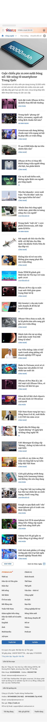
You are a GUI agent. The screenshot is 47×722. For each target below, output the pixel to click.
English (5, 623)
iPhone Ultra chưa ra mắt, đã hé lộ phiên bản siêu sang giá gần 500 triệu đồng (31, 321)
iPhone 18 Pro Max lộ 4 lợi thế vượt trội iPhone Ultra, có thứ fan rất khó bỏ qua (31, 383)
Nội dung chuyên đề (32, 618)
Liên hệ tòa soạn (9, 662)
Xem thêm (7, 564)
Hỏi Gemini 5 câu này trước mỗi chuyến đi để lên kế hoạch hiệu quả (30, 306)
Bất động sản (7, 604)
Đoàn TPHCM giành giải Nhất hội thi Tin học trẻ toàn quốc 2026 (31, 275)
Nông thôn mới (31, 613)
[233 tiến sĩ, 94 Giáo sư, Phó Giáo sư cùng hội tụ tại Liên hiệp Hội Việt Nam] (9, 462)
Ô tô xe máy (6, 600)
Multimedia (6, 632)
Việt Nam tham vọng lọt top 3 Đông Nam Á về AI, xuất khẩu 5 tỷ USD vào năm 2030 (31, 414)
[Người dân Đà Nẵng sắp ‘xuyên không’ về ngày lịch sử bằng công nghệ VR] (9, 431)
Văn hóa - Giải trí (31, 590)
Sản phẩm (22, 106)
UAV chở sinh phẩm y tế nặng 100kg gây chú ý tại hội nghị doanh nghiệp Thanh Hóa (31, 553)
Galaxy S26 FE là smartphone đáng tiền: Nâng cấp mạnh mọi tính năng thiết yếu (31, 523)
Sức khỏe (5, 595)
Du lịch (27, 600)
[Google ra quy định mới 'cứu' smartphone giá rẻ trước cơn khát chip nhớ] (9, 508)
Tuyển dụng (39, 712)
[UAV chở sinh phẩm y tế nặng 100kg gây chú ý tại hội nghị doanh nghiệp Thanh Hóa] (9, 554)
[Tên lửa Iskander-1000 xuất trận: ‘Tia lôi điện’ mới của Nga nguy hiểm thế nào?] (9, 196)
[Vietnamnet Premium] (7, 573)
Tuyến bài (12, 642)
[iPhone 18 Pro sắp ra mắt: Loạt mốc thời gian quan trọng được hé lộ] (9, 291)
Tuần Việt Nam (8, 609)
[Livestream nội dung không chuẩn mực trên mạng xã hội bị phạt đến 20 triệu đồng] (9, 134)
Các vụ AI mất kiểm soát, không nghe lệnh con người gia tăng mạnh (30, 179)
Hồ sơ (27, 623)
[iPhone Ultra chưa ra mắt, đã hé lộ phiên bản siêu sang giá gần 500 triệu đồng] (9, 322)
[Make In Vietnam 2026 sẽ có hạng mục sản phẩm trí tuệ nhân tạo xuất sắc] (9, 369)
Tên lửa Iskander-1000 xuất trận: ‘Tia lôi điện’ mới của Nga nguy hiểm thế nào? (31, 194)
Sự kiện (35, 642)
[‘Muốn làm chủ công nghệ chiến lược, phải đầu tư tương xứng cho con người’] (9, 211)
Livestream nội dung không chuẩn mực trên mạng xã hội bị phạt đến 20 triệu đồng (31, 133)
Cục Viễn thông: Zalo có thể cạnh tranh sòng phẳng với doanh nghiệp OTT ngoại (30, 352)
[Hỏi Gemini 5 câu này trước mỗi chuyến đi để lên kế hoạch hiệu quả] (9, 307)
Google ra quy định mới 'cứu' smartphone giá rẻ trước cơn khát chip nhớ (31, 507)
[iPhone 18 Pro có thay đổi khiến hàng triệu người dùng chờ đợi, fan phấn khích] (9, 165)
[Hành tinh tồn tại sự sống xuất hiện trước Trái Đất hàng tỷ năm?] (9, 338)
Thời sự (5, 577)
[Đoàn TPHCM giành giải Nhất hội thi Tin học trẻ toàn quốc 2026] (9, 276)
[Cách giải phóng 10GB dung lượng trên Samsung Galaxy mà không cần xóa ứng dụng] (9, 477)
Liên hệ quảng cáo (9, 688)
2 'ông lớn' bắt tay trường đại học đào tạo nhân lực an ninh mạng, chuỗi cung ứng (31, 492)
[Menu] (3, 30)
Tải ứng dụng (8, 712)
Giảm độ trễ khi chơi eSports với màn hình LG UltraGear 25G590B (31, 399)
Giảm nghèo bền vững (10, 613)
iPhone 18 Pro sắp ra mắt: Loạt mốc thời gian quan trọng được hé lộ (30, 290)
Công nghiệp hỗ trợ (32, 609)
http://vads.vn (14, 703)
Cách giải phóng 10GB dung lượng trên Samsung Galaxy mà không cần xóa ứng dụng (31, 476)
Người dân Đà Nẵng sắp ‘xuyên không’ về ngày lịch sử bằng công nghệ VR (30, 430)
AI (19, 185)
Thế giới (28, 586)
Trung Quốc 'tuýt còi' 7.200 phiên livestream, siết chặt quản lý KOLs (31, 225)
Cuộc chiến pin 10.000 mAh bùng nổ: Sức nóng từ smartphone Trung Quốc (22, 77)
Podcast (28, 632)
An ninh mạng (23, 123)
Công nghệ (9, 36)
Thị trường (24, 36)
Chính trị (28, 572)
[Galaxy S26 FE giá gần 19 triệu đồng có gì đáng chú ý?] (9, 539)
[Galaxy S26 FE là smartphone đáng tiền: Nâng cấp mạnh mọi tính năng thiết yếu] (9, 524)
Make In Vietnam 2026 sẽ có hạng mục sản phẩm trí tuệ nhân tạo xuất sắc (31, 368)
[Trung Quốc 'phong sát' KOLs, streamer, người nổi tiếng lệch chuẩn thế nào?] (9, 118)
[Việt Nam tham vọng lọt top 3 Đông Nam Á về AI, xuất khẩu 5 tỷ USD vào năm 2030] (9, 415)
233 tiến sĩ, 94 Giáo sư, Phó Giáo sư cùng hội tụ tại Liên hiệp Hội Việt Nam (30, 461)
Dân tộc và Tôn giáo (10, 581)
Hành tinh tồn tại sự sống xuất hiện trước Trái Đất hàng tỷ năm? (30, 337)
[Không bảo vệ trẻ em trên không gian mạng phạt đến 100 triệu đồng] (9, 260)
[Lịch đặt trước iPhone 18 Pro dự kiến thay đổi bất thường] (9, 104)
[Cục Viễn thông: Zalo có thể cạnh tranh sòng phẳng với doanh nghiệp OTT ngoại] (9, 353)
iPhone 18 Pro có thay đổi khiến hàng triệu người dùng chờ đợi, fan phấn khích (31, 163)
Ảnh (3, 627)
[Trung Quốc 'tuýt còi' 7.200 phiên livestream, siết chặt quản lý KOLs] (9, 227)
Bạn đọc (28, 604)
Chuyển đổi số (35, 36)
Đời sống (5, 590)
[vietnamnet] (11, 31)
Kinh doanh (29, 577)
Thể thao (28, 581)
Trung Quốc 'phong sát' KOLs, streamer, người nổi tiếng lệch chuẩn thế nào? (30, 117)
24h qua (5, 636)
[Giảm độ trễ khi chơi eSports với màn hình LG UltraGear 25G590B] (9, 400)
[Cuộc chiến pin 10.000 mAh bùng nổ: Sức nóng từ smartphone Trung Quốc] (23, 54)
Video (27, 627)
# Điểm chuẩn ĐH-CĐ (25, 30)
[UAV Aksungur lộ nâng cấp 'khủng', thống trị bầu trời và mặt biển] (9, 446)
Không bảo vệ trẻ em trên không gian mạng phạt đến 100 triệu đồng (30, 259)
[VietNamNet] (3, 36)
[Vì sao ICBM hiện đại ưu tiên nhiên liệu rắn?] (9, 150)
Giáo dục (5, 586)
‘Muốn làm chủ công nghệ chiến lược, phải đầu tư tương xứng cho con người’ (31, 210)
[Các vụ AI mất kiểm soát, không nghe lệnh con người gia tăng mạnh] (9, 180)
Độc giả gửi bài (24, 712)
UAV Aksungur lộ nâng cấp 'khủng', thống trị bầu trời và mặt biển (31, 445)
